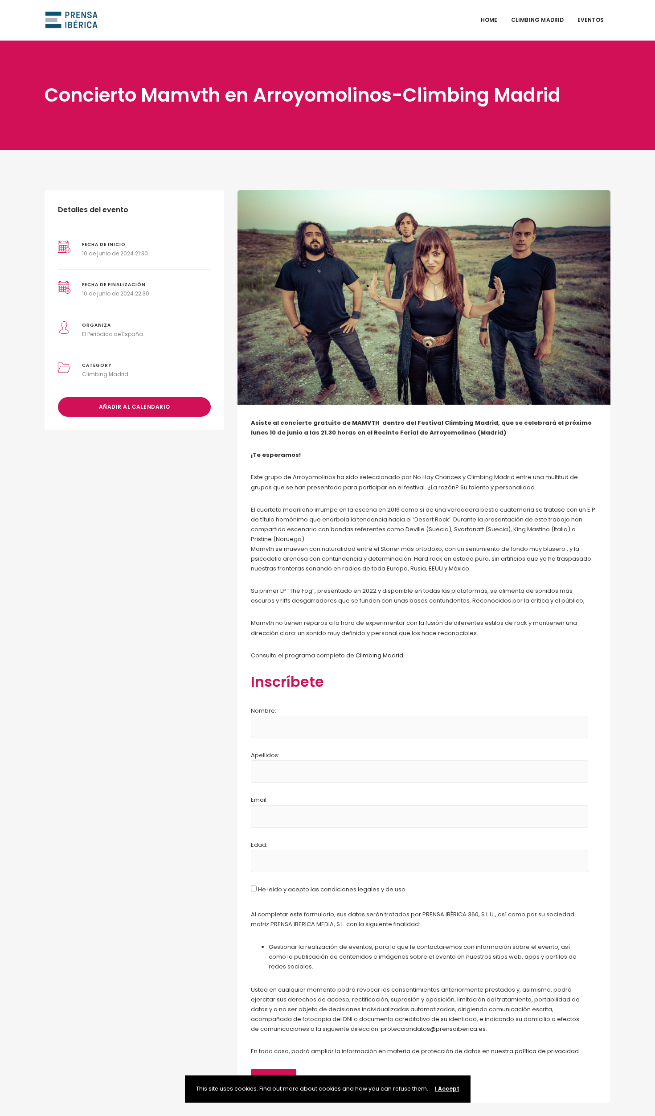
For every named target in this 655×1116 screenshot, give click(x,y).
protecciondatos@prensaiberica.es (433, 1029)
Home (489, 20)
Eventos (590, 20)
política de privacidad (547, 1051)
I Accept (447, 1088)
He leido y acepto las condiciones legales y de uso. (332, 889)
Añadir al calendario (134, 406)
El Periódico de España (112, 334)
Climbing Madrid (537, 20)
